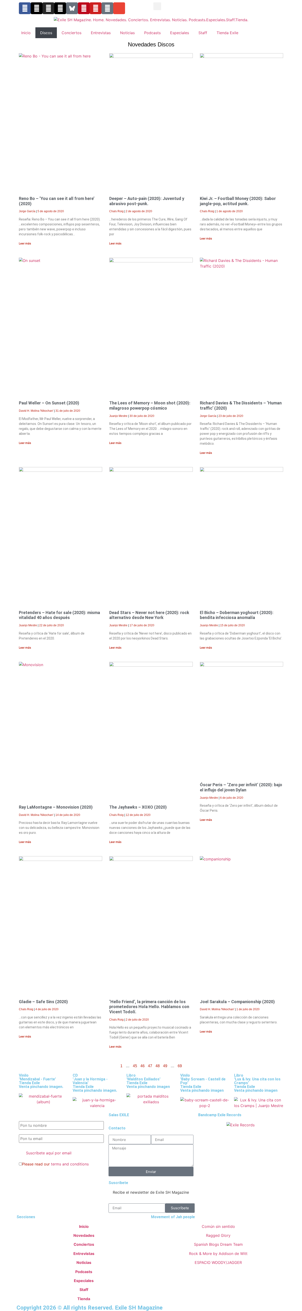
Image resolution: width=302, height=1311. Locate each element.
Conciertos (71, 32)
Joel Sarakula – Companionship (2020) (237, 1001)
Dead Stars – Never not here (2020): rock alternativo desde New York (149, 615)
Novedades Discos (151, 44)
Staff (202, 32)
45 (135, 1066)
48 (157, 1066)
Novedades (83, 1235)
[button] (157, 6)
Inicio (26, 32)
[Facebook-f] (25, 8)
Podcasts (152, 32)
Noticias (127, 32)
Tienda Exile (227, 32)
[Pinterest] (84, 8)
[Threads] (60, 8)
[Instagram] (48, 8)
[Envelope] (119, 8)
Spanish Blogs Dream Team (218, 1244)
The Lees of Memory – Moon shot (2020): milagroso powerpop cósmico (149, 405)
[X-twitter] (36, 8)
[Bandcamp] (107, 8)
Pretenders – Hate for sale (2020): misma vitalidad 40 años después (59, 615)
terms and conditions (70, 1164)
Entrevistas (101, 32)
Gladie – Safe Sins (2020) (43, 1001)
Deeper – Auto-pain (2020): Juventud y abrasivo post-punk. (146, 201)
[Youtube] (95, 8)
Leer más (25, 243)
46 (142, 1066)
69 (180, 1066)
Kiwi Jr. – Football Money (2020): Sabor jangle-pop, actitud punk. (238, 201)
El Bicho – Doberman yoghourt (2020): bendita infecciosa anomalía (236, 615)
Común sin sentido (218, 1226)
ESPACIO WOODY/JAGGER (218, 1262)
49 (165, 1066)
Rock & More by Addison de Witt (218, 1253)
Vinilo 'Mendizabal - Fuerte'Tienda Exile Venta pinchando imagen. (41, 1081)
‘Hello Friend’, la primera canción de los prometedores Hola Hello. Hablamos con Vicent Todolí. (149, 1006)
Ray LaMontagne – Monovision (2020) (56, 807)
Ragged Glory (218, 1235)
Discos (46, 32)
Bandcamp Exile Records (219, 1115)
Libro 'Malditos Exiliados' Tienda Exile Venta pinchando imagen (148, 1081)
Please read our (55, 1164)
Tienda (83, 1298)
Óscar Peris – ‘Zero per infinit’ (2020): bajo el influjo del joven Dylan (241, 787)
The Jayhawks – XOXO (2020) (138, 807)
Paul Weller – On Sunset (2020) (49, 402)
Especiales (179, 32)
